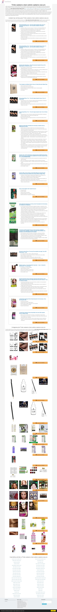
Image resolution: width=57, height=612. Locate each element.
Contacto (6, 601)
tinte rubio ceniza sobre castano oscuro (43, 8)
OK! (53, 610)
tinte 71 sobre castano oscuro (29, 8)
